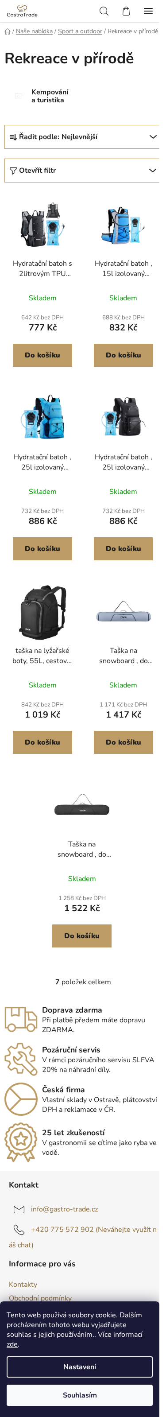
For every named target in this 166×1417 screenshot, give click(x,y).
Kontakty (23, 1284)
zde (12, 1344)
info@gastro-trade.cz (64, 1209)
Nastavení (79, 1367)
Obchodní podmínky (40, 1298)
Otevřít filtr (37, 170)
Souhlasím (80, 1395)
